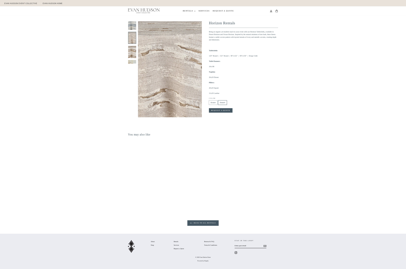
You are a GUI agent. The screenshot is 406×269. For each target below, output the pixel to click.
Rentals (188, 11)
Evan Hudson (20, 3)
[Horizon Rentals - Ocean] (129, 202)
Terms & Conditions (210, 245)
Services (204, 11)
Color (212, 98)
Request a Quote (223, 11)
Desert (222, 103)
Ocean (213, 103)
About (153, 241)
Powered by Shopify (202, 261)
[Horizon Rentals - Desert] (132, 202)
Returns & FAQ (209, 241)
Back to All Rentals (204, 223)
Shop (152, 245)
